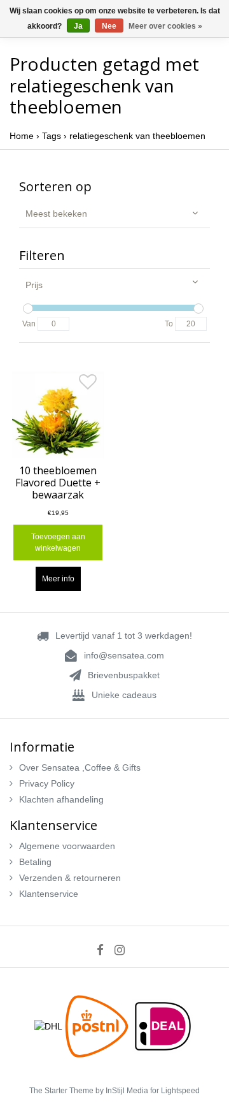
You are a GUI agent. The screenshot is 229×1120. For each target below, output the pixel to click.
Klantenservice (48, 894)
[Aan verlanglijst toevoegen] (88, 385)
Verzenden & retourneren (70, 878)
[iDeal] (163, 1026)
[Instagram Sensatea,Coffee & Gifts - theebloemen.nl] (123, 950)
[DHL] (49, 1026)
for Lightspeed (175, 1090)
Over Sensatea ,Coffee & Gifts (80, 767)
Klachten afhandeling (61, 799)
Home (22, 136)
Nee (109, 26)
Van (29, 323)
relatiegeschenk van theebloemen (137, 136)
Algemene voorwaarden (67, 846)
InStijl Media (127, 1090)
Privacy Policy (46, 783)
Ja (78, 26)
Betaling (35, 862)
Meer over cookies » (165, 26)
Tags (51, 136)
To (169, 323)
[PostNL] (98, 1026)
